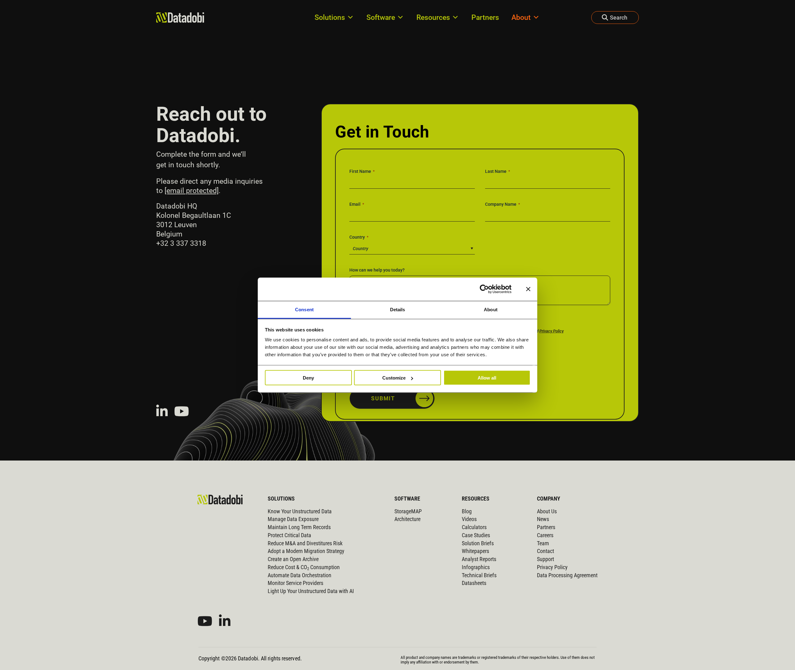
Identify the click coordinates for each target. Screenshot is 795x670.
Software (380, 17)
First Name (362, 171)
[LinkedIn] (162, 411)
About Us (547, 511)
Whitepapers (475, 551)
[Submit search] (599, 17)
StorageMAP (408, 511)
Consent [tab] (304, 309)
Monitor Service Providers (295, 583)
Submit (383, 398)
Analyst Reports (479, 559)
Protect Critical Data (289, 535)
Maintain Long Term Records (299, 527)
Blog (467, 511)
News (543, 519)
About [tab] (490, 309)
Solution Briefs (478, 543)
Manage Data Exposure (293, 519)
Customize (394, 377)
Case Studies (476, 535)
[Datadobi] (220, 499)
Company (548, 499)
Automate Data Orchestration (299, 575)
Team (543, 543)
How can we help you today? (377, 270)
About (521, 17)
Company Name (502, 204)
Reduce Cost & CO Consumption (304, 567)
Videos (469, 519)
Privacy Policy (551, 331)
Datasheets (474, 583)
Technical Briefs (479, 575)
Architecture (407, 519)
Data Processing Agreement (567, 575)
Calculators (474, 527)
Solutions (330, 17)
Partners (485, 17)
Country (358, 237)
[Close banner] (528, 289)
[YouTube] (181, 411)
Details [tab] (397, 309)
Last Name (497, 171)
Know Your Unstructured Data (300, 511)
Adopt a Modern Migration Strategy (306, 551)
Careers (545, 535)
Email (356, 204)
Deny (308, 377)
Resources (433, 17)
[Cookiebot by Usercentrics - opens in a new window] (484, 289)
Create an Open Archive (293, 559)
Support (545, 559)
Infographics (476, 567)
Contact (545, 551)
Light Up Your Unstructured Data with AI (311, 591)
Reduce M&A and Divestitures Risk (305, 543)
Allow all (487, 377)
